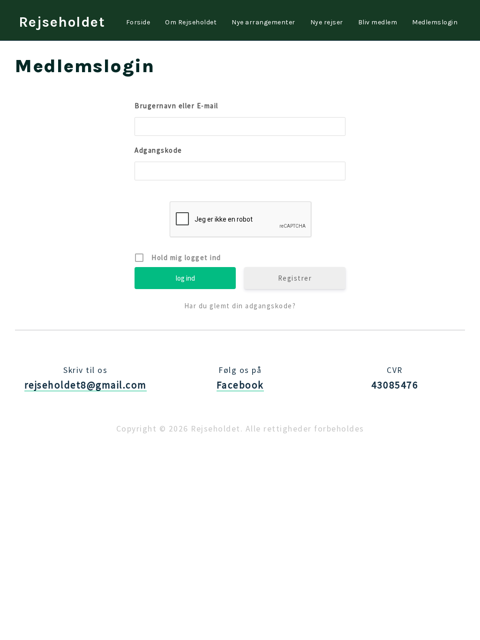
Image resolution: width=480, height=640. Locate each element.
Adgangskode (158, 150)
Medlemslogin (435, 22)
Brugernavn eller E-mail (176, 105)
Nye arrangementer (263, 22)
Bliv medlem (378, 22)
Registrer (295, 278)
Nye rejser (326, 22)
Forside (138, 22)
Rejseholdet (62, 22)
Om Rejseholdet (191, 22)
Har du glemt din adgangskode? (240, 305)
